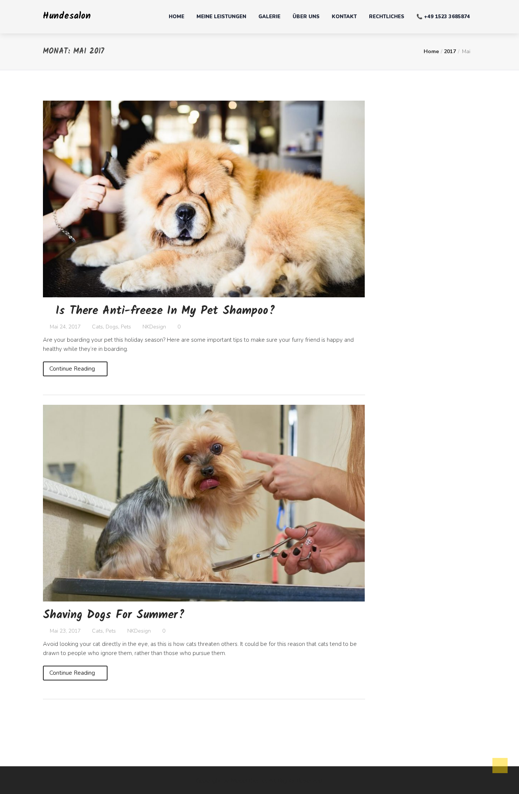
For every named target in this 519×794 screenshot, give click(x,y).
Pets (126, 326)
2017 (450, 51)
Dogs (112, 326)
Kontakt (344, 16)
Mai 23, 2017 (64, 631)
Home (176, 16)
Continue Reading (73, 369)
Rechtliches (386, 16)
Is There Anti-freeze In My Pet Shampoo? (165, 311)
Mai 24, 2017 (64, 326)
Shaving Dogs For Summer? (114, 615)
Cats (97, 326)
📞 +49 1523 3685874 (443, 16)
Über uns (306, 16)
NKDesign (154, 326)
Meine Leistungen (221, 16)
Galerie (269, 16)
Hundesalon (67, 16)
